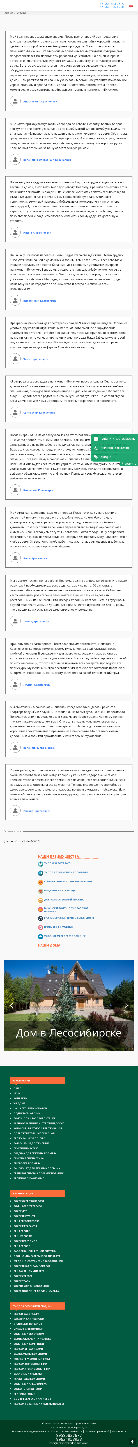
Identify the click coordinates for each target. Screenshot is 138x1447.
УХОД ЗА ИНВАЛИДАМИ (28, 1348)
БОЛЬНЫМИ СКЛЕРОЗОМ (28, 1333)
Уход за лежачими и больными (66, 872)
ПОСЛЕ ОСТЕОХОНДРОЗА (28, 1201)
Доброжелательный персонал (64, 899)
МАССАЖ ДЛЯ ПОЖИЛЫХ (28, 1328)
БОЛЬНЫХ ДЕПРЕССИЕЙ (27, 1206)
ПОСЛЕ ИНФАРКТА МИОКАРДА (31, 1266)
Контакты (20, 1098)
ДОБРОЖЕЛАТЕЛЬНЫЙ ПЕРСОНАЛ (34, 1133)
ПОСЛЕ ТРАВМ (22, 1281)
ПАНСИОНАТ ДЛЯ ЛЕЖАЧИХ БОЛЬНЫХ (36, 1168)
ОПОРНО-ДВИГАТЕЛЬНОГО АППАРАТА (36, 1256)
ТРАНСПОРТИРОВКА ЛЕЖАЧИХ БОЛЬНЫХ (38, 1173)
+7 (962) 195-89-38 (112, 6)
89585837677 (69, 1435)
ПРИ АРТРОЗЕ (21, 1246)
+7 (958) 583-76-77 (112, 3)
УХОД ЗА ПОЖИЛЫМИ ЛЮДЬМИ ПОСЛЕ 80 (38, 1403)
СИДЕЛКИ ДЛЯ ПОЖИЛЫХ (29, 1318)
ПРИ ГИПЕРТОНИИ (24, 1393)
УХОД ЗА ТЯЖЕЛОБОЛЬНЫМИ (31, 1368)
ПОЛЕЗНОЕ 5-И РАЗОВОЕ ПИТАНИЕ (34, 1118)
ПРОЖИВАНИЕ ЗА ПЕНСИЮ (29, 1138)
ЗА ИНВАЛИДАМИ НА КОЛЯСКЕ (32, 1338)
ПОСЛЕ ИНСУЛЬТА (24, 1216)
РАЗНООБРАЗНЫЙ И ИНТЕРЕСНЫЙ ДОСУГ (38, 1123)
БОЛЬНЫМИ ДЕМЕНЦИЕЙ (28, 1343)
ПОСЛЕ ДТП (20, 1211)
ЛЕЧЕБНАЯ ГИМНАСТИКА (28, 1158)
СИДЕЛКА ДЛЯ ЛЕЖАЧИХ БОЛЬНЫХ (34, 1153)
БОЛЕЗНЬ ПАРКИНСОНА (27, 1388)
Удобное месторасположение (65, 936)
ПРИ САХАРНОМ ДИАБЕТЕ (28, 1271)
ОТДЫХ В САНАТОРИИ (26, 1113)
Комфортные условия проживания (68, 881)
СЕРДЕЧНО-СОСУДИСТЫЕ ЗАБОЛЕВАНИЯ (38, 1261)
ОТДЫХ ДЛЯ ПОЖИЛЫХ (27, 1323)
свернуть (130, 463)
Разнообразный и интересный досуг (69, 917)
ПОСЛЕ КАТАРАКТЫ (25, 1226)
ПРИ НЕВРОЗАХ (22, 1236)
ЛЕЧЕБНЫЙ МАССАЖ (25, 1148)
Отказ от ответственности (66, 1431)
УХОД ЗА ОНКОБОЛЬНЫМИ (30, 1363)
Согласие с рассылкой (97, 1431)
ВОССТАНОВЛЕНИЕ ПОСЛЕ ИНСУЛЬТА (36, 1291)
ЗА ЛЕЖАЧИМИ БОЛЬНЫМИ (30, 1353)
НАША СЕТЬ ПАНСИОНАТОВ (30, 1108)
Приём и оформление (58, 926)
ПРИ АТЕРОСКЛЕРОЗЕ (26, 1221)
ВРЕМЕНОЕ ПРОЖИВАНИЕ (28, 1178)
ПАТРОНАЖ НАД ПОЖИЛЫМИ (31, 1143)
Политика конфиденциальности (30, 1431)
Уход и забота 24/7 (57, 863)
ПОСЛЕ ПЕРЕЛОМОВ (25, 1241)
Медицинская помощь (60, 890)
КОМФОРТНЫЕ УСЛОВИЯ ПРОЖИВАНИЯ (37, 1128)
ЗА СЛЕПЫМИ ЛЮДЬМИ (27, 1373)
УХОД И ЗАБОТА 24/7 (26, 1313)
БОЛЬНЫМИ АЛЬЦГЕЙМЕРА (30, 1383)
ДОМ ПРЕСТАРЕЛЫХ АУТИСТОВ (32, 1398)
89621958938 (69, 1439)
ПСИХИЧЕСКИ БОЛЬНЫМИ (29, 1378)
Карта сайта (119, 1431)
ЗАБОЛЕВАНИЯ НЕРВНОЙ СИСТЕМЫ (34, 1251)
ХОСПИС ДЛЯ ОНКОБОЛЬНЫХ (31, 1286)
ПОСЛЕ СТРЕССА (22, 1276)
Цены (16, 1093)
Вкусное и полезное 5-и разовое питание (66, 910)
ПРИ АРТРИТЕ (21, 1231)
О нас (17, 1088)
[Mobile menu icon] (130, 5)
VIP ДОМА (19, 1103)
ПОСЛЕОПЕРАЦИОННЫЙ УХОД (31, 1358)
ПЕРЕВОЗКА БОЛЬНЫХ (26, 1163)
